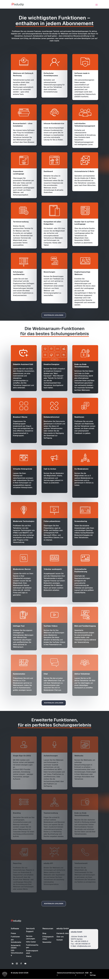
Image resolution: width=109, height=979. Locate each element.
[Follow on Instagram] (17, 963)
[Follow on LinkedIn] (12, 963)
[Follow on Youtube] (25, 963)
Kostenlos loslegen (53, 315)
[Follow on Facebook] (21, 963)
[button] (4, 974)
